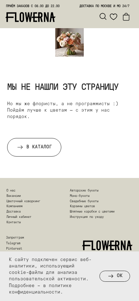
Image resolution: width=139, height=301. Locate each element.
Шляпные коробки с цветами (92, 211)
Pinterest (14, 248)
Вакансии (13, 196)
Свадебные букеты (84, 201)
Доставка (13, 211)
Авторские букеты (84, 190)
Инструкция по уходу (87, 217)
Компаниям (14, 206)
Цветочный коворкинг (23, 201)
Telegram (13, 243)
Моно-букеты (79, 196)
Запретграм (15, 237)
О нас (10, 190)
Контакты (13, 222)
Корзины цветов (82, 206)
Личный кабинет (18, 217)
